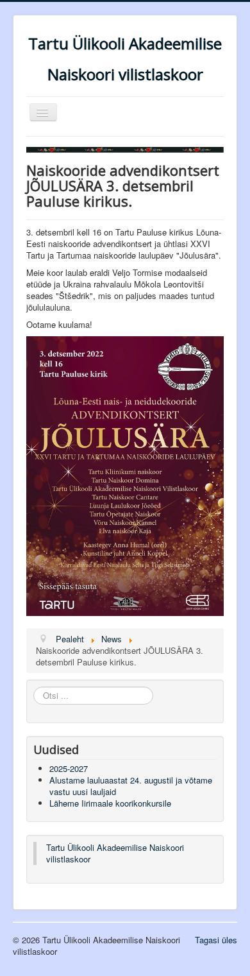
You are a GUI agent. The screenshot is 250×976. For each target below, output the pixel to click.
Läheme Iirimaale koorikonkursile (110, 803)
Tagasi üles (216, 940)
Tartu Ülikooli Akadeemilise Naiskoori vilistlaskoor (115, 853)
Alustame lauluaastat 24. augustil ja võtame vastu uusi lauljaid (130, 786)
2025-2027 (68, 768)
